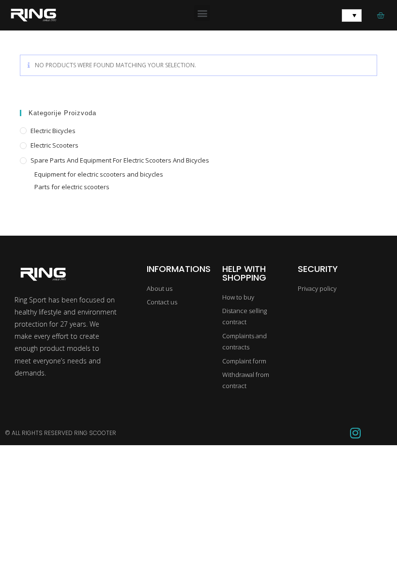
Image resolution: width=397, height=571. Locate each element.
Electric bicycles (53, 130)
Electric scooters (54, 145)
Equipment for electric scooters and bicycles (98, 174)
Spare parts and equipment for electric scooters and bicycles (120, 160)
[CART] (380, 15)
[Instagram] (355, 433)
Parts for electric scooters (71, 186)
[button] (202, 13)
